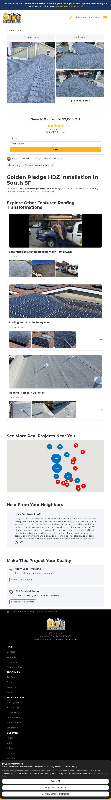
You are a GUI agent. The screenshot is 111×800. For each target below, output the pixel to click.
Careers (11, 758)
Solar (9, 682)
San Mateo (12, 727)
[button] (75, 445)
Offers (10, 748)
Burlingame (13, 702)
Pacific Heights (14, 712)
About (10, 738)
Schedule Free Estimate (22, 602)
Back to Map (15, 30)
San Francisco (14, 722)
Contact (11, 652)
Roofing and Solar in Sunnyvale (29, 322)
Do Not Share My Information (55, 794)
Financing (12, 662)
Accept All (55, 781)
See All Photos (82, 100)
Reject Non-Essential (55, 787)
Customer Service (16, 667)
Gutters (10, 692)
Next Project (79, 37)
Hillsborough (13, 707)
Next (55, 149)
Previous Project (32, 37)
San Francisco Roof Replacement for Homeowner (40, 251)
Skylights (11, 687)
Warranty (11, 657)
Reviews (11, 753)
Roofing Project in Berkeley (27, 392)
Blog (9, 743)
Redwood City (14, 717)
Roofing (11, 677)
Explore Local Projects (21, 579)
